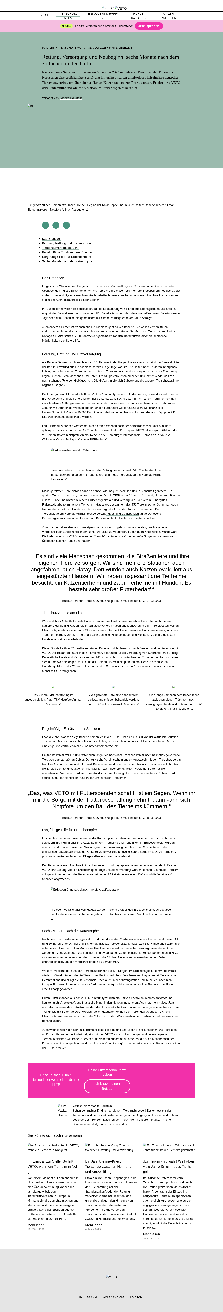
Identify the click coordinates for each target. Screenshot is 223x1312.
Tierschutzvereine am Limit (60, 247)
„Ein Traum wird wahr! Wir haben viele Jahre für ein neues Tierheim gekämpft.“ (169, 1166)
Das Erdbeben (51, 238)
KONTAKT (137, 1296)
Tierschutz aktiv (71, 47)
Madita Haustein (71, 98)
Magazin (48, 47)
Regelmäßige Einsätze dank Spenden (68, 252)
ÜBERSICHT (42, 15)
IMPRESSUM (88, 1296)
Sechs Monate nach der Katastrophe (67, 261)
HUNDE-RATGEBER (139, 16)
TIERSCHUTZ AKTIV (68, 16)
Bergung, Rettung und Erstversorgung (68, 243)
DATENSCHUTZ (113, 1296)
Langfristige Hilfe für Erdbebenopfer (66, 257)
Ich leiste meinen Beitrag (107, 1086)
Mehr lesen (36, 1225)
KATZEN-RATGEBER (168, 16)
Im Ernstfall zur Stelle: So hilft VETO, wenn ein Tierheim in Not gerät (52, 1166)
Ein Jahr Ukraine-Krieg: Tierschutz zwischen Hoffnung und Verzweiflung (108, 1166)
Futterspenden (60, 998)
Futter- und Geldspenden (122, 513)
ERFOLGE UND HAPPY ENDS (103, 16)
